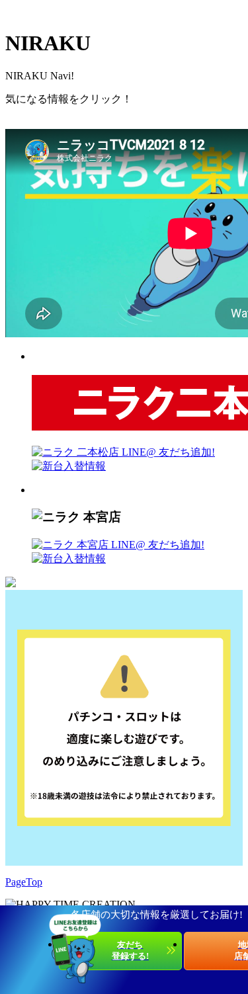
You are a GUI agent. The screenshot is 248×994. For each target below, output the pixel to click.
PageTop (23, 882)
